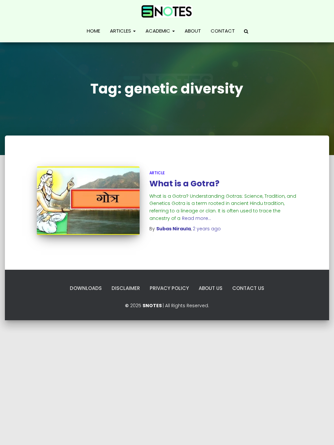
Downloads (86, 288)
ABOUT (193, 30)
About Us (210, 288)
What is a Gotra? (184, 183)
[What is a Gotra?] (88, 200)
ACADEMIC (158, 30)
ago (207, 228)
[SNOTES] (167, 11)
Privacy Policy (169, 288)
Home (93, 30)
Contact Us (248, 288)
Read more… (196, 218)
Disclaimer (126, 288)
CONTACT (223, 30)
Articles (121, 30)
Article (157, 173)
